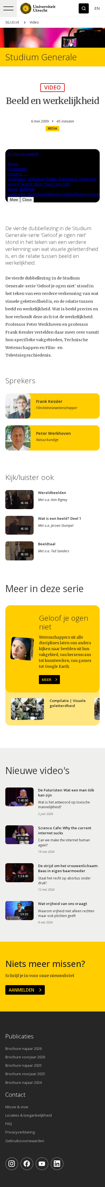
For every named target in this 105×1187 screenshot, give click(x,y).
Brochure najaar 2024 (23, 1082)
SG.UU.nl (12, 22)
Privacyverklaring (20, 1132)
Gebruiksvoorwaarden (24, 1140)
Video (34, 22)
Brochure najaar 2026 (23, 1048)
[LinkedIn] (57, 1163)
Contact (15, 1094)
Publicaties (19, 1036)
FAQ (8, 1123)
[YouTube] (42, 1163)
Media (52, 128)
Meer (46, 679)
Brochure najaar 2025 (23, 1065)
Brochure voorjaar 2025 (25, 1073)
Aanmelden (21, 990)
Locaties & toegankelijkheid (28, 1115)
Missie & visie (16, 1106)
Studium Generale (41, 57)
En (97, 8)
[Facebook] (26, 1163)
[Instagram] (11, 1163)
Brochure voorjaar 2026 (25, 1056)
